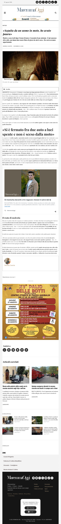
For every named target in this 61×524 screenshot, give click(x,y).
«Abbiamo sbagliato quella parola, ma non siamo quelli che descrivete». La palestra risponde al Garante (50, 430)
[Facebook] (37, 2)
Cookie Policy (11, 495)
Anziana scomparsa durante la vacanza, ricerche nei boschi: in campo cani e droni (44, 387)
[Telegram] (40, 2)
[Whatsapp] (55, 2)
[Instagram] (43, 2)
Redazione (10, 493)
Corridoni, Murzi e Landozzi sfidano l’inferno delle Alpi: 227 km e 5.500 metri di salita (51, 418)
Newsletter (15, 493)
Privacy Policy (27, 493)
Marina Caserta (9, 265)
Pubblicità (21, 493)
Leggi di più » (17, 421)
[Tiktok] (52, 2)
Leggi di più (6, 404)
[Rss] (46, 2)
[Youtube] (49, 2)
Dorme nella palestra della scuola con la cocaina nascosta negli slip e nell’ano (15, 387)
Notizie (5, 25)
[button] (4, 350)
